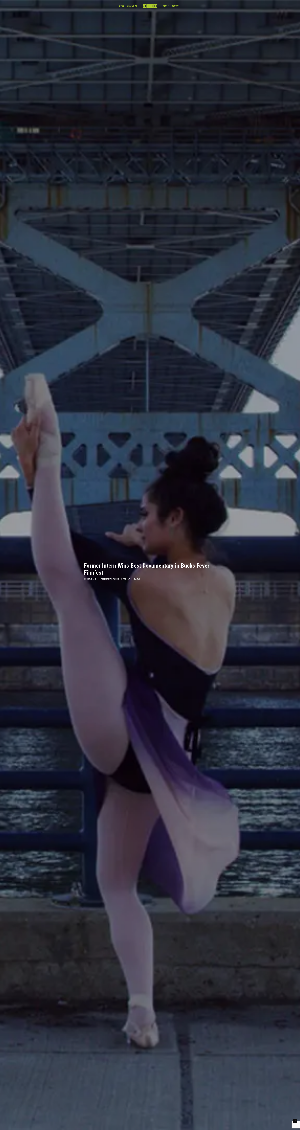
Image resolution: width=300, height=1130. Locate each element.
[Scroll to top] (295, 1120)
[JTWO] (150, 6)
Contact (175, 6)
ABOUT (166, 6)
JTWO (138, 579)
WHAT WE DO (132, 6)
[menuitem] (121, 6)
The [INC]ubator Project (110, 579)
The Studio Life (125, 579)
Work (121, 6)
